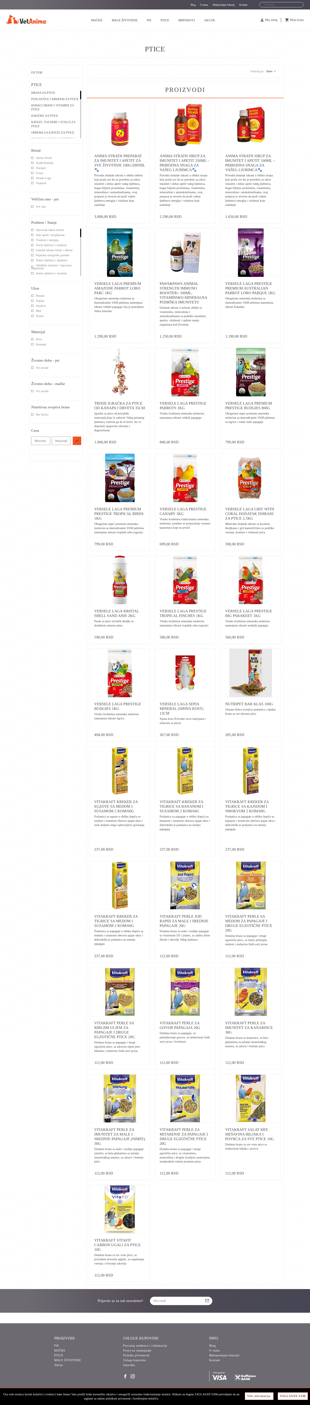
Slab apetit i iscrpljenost (50, 235)
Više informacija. (259, 1396)
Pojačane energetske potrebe (52, 255)
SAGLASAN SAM (293, 1396)
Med (38, 310)
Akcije (209, 20)
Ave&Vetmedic (45, 163)
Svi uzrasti (42, 367)
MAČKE (96, 20)
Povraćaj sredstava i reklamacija (145, 1345)
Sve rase (41, 206)
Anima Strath (44, 158)
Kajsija (40, 300)
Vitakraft (41, 183)
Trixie (39, 173)
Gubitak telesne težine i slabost (54, 250)
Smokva (41, 305)
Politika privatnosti (136, 1355)
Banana (40, 295)
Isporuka (129, 1365)
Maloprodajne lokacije (224, 4)
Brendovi (186, 20)
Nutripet (41, 168)
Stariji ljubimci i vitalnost (51, 245)
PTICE (164, 20)
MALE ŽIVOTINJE (124, 20)
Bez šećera (42, 414)
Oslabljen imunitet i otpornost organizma (51, 267)
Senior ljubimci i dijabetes (51, 260)
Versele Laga (43, 178)
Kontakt (243, 4)
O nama (204, 4)
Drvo (39, 339)
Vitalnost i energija (47, 240)
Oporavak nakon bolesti (50, 230)
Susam (40, 316)
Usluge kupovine (134, 1360)
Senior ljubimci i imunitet (51, 273)
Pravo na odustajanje (137, 1350)
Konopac (41, 344)
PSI (149, 20)
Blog (193, 4)
